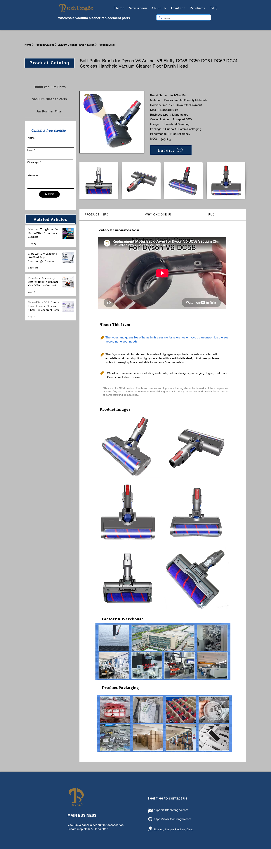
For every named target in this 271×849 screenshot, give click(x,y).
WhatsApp (33, 162)
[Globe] (150, 819)
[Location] (150, 828)
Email (30, 150)
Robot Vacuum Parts (50, 87)
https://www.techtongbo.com (172, 819)
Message (32, 175)
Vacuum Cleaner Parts (49, 99)
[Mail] (150, 810)
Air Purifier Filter (50, 111)
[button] (128, 446)
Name (30, 137)
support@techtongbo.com (171, 810)
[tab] (109, 214)
